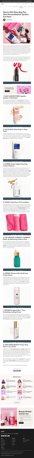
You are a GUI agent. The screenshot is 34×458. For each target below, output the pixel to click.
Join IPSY (21, 422)
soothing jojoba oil (22, 208)
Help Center (25, 441)
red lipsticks (20, 100)
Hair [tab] (3, 6)
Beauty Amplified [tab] (15, 6)
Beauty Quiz (22, 358)
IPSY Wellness (3, 444)
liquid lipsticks (13, 348)
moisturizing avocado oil (21, 206)
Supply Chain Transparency (15, 453)
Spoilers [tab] (21, 6)
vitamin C (23, 281)
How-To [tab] (9, 6)
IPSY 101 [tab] (25, 6)
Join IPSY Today (28, 1)
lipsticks (18, 348)
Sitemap (13, 444)
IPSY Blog (2, 447)
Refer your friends (12, 360)
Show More (17, 402)
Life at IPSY (13, 441)
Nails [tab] (6, 6)
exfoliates (4, 245)
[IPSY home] (3, 431)
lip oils (22, 348)
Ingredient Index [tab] (30, 6)
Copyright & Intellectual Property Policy (6, 453)
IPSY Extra (2, 441)
